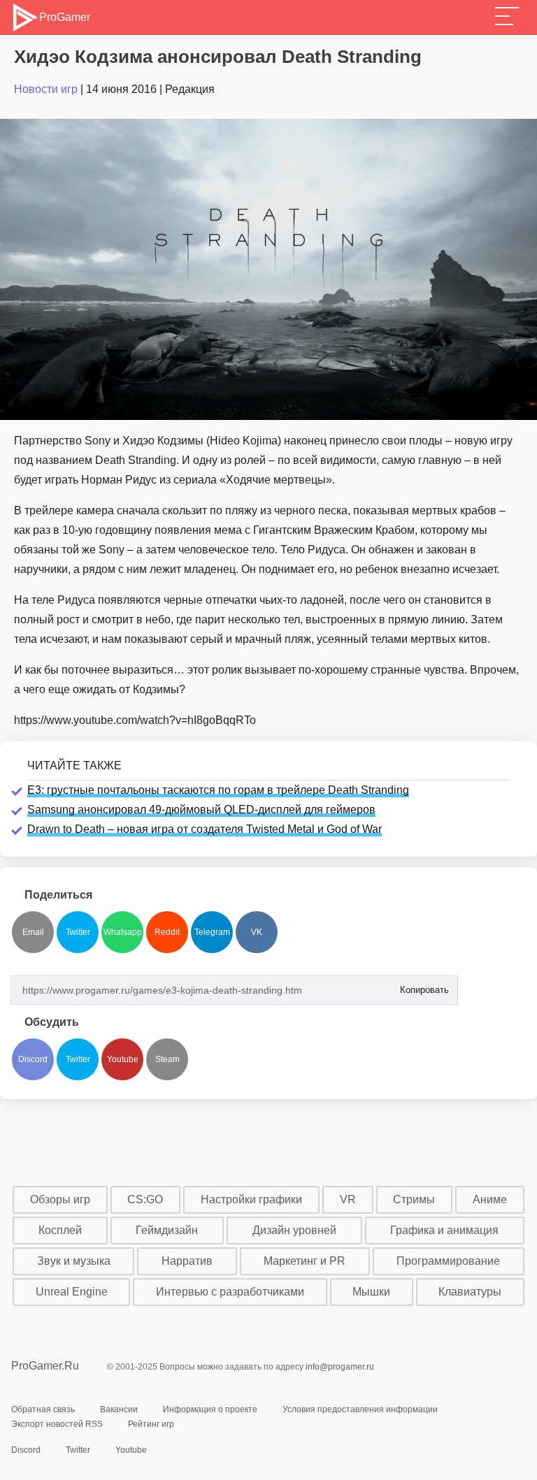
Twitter (78, 932)
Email (33, 932)
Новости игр (46, 89)
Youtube (122, 1059)
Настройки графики (251, 1199)
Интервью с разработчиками (230, 1292)
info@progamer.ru (340, 1367)
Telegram (212, 932)
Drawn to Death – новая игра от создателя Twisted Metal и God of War (204, 829)
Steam (167, 1059)
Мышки (371, 1292)
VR (348, 1199)
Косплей (60, 1230)
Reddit (167, 932)
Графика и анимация (444, 1230)
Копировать (420, 985)
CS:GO (145, 1199)
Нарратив (187, 1261)
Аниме (490, 1199)
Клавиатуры (469, 1292)
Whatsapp (122, 932)
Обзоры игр (60, 1199)
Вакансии (119, 1409)
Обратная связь (43, 1409)
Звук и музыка (73, 1261)
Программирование (448, 1261)
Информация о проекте (210, 1409)
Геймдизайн (167, 1230)
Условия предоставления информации (360, 1409)
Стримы (414, 1199)
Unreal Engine (72, 1292)
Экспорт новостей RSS (57, 1424)
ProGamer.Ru (45, 1366)
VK (256, 932)
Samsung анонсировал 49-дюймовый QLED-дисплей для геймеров (201, 809)
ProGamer (64, 17)
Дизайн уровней (294, 1230)
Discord (33, 1059)
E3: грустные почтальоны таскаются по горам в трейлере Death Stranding (218, 790)
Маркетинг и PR (304, 1261)
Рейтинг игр (151, 1424)
